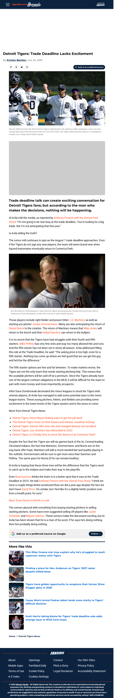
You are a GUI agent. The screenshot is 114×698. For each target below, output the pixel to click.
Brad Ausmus (23, 476)
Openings (34, 660)
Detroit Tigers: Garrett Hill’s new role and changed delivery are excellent (54, 426)
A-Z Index (14, 676)
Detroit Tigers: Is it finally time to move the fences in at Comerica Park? (54, 434)
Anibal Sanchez (51, 332)
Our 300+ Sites (86, 660)
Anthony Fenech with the (64, 480)
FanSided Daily (37, 665)
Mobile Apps (15, 665)
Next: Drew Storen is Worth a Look (29, 500)
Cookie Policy (37, 671)
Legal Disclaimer (63, 671)
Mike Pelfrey (26, 343)
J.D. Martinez (77, 320)
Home (12, 636)
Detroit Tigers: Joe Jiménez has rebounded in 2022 (42, 430)
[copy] (27, 67)
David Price (28, 489)
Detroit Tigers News (29, 636)
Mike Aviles (90, 328)
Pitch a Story (60, 665)
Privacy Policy (86, 665)
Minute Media (22, 684)
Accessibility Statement (92, 671)
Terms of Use (16, 671)
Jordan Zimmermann (44, 324)
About (11, 660)
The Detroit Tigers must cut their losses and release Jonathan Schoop (53, 422)
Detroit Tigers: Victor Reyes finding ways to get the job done (47, 417)
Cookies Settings (39, 676)
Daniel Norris (16, 328)
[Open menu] (8, 4)
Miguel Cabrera (35, 515)
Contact (58, 660)
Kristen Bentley (16, 60)
